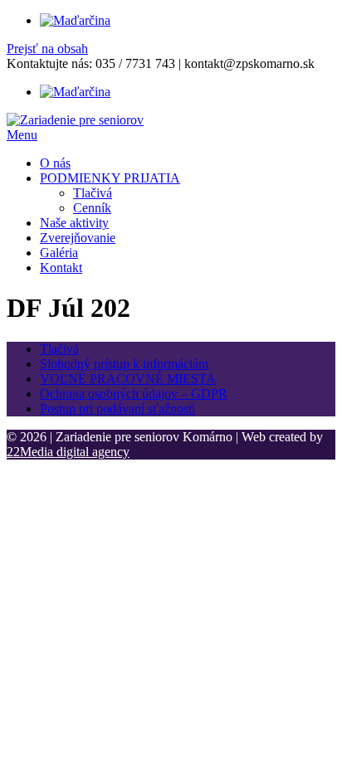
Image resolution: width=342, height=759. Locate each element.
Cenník (92, 208)
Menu (22, 135)
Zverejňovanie (77, 238)
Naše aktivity (74, 223)
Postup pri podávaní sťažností (117, 408)
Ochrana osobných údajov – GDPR (133, 394)
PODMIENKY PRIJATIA (110, 178)
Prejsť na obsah (47, 48)
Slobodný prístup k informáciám (124, 364)
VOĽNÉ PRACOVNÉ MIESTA (128, 379)
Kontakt (61, 267)
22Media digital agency (68, 452)
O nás (55, 163)
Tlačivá (92, 193)
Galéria (59, 253)
